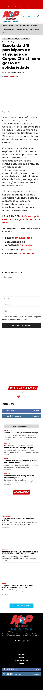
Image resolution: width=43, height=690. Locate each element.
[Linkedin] (20, 81)
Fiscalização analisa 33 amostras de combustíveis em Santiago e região (18, 447)
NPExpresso (26, 253)
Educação (16, 39)
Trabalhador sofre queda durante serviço (21, 433)
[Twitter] (10, 81)
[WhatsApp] (15, 81)
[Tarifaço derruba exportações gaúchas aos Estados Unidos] (21, 572)
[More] (31, 81)
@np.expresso (23, 237)
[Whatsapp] (27, 640)
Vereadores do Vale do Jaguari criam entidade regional (19, 477)
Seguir (36, 416)
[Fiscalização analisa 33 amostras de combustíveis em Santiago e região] (21, 538)
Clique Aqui (27, 245)
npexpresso (26, 249)
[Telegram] (25, 81)
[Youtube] (29, 16)
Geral (6, 459)
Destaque (6, 39)
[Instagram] (34, 16)
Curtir (36, 411)
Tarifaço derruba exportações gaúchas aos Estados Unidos (20, 462)
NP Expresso (12, 76)
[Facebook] (24, 16)
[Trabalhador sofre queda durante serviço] (21, 504)
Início (4, 42)
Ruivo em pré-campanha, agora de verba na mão (21, 219)
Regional (7, 444)
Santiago (25, 39)
